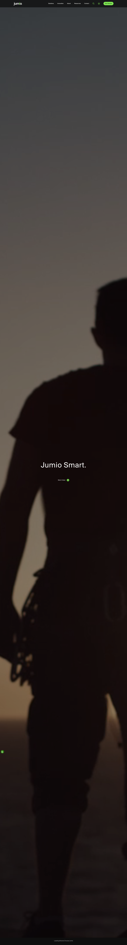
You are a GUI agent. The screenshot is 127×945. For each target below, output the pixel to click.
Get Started (108, 3)
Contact (86, 3)
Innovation (60, 3)
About (69, 3)
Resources (77, 3)
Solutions (51, 3)
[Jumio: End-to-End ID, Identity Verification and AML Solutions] (18, 4)
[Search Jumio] (93, 3)
